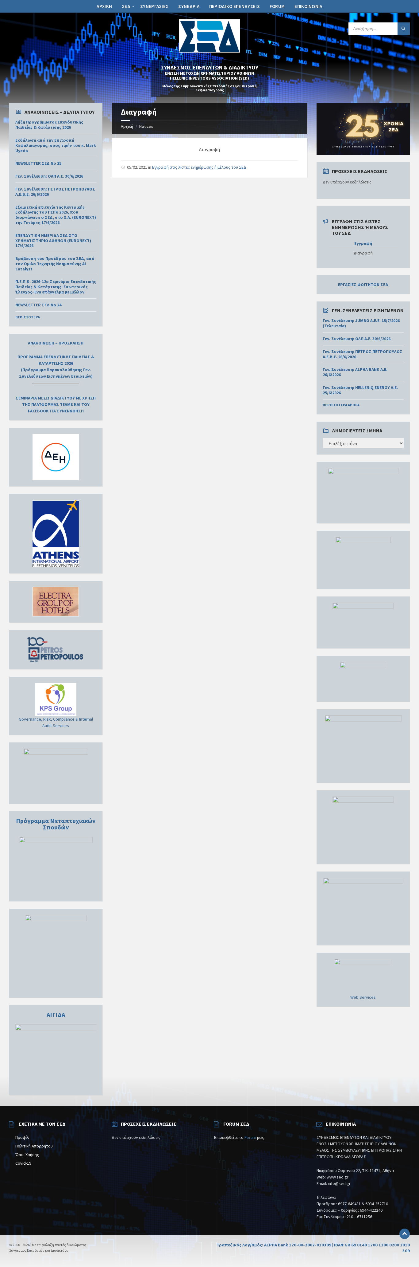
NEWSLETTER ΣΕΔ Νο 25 (38, 163)
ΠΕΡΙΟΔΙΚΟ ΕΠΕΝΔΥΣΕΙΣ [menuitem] (234, 6)
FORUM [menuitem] (277, 6)
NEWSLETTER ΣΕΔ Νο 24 (38, 305)
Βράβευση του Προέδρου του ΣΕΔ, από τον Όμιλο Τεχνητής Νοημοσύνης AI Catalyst (54, 264)
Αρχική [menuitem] (104, 6)
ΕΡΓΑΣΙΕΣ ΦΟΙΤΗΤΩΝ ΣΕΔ (363, 284)
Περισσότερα (27, 317)
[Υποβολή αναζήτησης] (404, 28)
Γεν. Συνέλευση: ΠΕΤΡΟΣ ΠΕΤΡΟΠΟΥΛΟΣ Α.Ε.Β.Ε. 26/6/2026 (55, 191)
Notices (146, 126)
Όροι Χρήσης (27, 1154)
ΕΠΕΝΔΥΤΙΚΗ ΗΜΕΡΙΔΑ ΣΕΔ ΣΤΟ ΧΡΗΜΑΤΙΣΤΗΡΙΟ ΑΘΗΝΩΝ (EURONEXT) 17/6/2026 (53, 241)
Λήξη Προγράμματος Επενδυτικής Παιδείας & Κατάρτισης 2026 (49, 124)
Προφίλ (22, 1137)
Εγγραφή (363, 243)
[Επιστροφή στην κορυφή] (404, 1234)
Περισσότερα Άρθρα (341, 405)
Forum (250, 1137)
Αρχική (127, 126)
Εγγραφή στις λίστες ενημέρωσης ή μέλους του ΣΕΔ (199, 167)
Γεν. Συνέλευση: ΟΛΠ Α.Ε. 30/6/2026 (49, 176)
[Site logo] (209, 51)
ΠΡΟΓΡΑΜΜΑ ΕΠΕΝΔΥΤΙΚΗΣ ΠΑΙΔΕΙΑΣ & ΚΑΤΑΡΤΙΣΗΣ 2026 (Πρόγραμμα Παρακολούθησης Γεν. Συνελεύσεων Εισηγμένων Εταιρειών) (55, 366)
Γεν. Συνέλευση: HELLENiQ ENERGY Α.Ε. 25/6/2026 (360, 390)
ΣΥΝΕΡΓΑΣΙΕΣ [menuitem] (154, 6)
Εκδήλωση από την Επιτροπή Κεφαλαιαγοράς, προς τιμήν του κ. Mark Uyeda (55, 145)
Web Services (363, 997)
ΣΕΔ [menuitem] (126, 6)
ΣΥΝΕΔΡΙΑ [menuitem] (188, 6)
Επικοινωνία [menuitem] (308, 6)
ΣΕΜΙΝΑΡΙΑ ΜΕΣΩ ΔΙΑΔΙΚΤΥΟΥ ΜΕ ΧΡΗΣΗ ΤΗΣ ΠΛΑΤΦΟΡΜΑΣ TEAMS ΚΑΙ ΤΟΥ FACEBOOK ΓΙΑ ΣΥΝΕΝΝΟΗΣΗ (56, 404)
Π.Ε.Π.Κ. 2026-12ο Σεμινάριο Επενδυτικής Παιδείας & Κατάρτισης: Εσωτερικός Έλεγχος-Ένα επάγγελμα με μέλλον (55, 287)
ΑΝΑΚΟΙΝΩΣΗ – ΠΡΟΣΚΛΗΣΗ (55, 343)
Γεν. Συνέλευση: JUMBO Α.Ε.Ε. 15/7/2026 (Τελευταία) (361, 323)
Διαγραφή (363, 253)
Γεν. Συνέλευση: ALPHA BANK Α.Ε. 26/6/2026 (355, 372)
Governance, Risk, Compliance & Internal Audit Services (56, 722)
